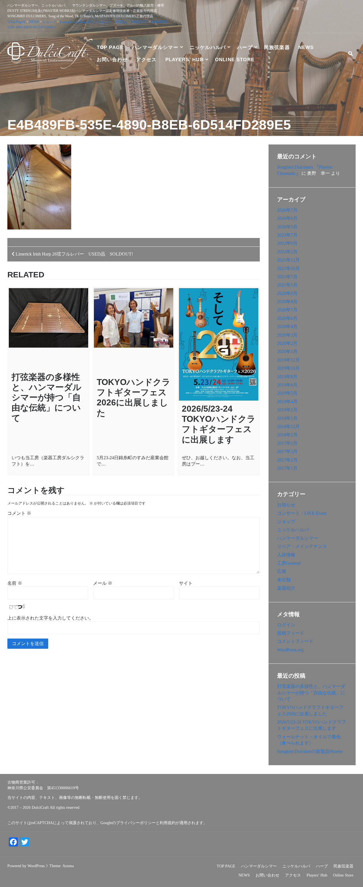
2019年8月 (287, 376)
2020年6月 (287, 318)
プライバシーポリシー (136, 823)
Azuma (68, 866)
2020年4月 (287, 326)
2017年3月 (287, 451)
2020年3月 (287, 335)
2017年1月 (287, 468)
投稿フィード (290, 633)
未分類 (284, 579)
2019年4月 (287, 401)
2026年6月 (287, 218)
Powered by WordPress (26, 866)
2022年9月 (287, 243)
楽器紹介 (286, 588)
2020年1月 (287, 351)
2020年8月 (287, 301)
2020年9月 (287, 293)
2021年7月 (287, 276)
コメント (19, 513)
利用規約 (168, 823)
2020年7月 (287, 309)
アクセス (146, 59)
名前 (14, 583)
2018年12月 (288, 426)
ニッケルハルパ (208, 47)
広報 (281, 571)
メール (102, 583)
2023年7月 (287, 235)
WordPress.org (290, 649)
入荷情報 (286, 554)
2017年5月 (287, 443)
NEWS (306, 47)
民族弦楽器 (277, 47)
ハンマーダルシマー (155, 47)
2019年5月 (287, 393)
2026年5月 (287, 226)
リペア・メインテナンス (302, 546)
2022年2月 (287, 251)
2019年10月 (288, 368)
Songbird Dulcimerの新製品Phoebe (310, 751)
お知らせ (286, 504)
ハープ (245, 47)
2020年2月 (287, 343)
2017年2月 (287, 460)
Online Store (234, 59)
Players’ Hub (184, 59)
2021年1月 (287, 284)
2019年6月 (287, 384)
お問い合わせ (112, 59)
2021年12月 (288, 260)
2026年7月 (287, 210)
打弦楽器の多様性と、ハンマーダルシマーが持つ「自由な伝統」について (46, 397)
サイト (186, 583)
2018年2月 (287, 434)
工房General (288, 563)
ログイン (286, 624)
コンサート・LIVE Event (301, 513)
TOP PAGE (110, 47)
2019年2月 (287, 409)
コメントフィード (295, 641)
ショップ (286, 521)
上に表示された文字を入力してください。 (50, 618)
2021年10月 (288, 268)
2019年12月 (288, 360)
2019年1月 (287, 418)
